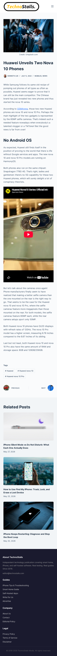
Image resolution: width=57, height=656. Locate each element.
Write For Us (8, 597)
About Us (7, 613)
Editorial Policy (9, 621)
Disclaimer (7, 642)
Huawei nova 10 (25, 371)
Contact (6, 617)
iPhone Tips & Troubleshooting (16, 585)
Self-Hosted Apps (10, 593)
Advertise (7, 601)
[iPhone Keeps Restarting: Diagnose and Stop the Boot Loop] (28, 516)
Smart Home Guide (11, 589)
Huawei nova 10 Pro (14, 376)
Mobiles (38, 76)
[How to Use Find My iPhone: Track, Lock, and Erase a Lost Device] (28, 471)
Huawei (9, 371)
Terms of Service (10, 638)
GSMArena (22, 108)
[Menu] (52, 6)
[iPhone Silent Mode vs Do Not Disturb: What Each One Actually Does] (28, 426)
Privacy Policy (9, 634)
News (45, 76)
